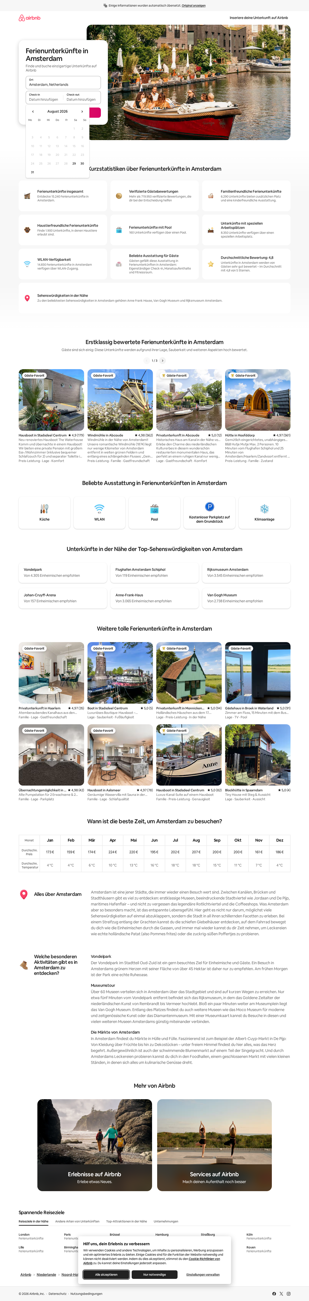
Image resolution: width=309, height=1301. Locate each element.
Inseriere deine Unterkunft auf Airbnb (259, 18)
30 (82, 163)
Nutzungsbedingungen (86, 1294)
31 (32, 172)
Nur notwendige (154, 1275)
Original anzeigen (194, 5)
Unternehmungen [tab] (166, 1221)
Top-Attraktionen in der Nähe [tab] (126, 1221)
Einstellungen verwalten (203, 1275)
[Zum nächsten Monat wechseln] (82, 111)
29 (74, 163)
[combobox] (63, 84)
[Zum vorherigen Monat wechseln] (33, 111)
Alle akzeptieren (106, 1275)
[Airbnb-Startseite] (29, 17)
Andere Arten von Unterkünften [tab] (77, 1221)
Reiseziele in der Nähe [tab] (33, 1221)
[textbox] (44, 99)
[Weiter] (162, 360)
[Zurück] (146, 360)
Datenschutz (57, 1294)
